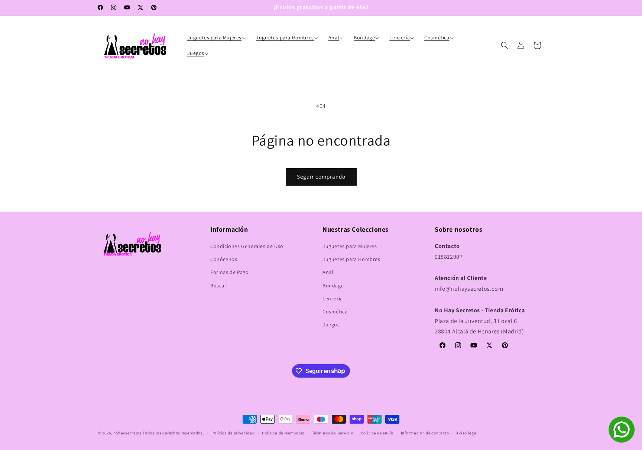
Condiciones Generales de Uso (246, 246)
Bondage (333, 285)
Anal (327, 272)
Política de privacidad (232, 432)
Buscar (218, 285)
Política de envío (377, 432)
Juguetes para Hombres (351, 259)
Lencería (332, 298)
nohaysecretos (127, 433)
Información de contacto (425, 432)
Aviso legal (467, 432)
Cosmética (334, 311)
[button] (217, 37)
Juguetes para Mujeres (349, 246)
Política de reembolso (283, 432)
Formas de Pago (229, 272)
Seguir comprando (321, 176)
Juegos (331, 325)
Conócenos (223, 259)
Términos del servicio (333, 432)
